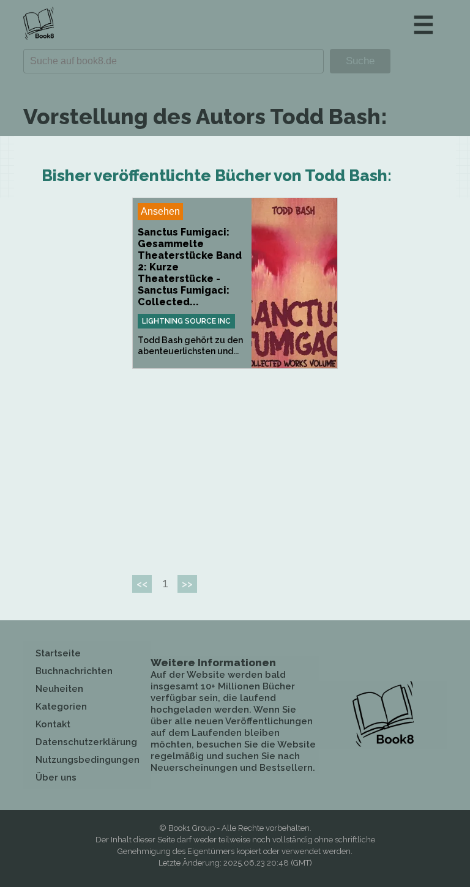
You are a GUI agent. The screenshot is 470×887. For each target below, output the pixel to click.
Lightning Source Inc (186, 321)
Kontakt (52, 724)
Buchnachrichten (74, 671)
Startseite (58, 653)
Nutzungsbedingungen (87, 759)
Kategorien (61, 706)
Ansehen (160, 211)
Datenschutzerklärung (86, 742)
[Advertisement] (235, 466)
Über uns (55, 777)
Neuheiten (59, 688)
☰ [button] (423, 24)
